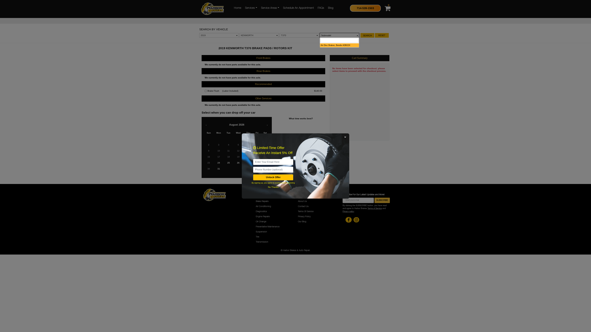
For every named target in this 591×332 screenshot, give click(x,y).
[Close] (345, 137)
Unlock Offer (273, 177)
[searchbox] (339, 40)
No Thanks (273, 187)
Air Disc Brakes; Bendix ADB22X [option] (335, 45)
